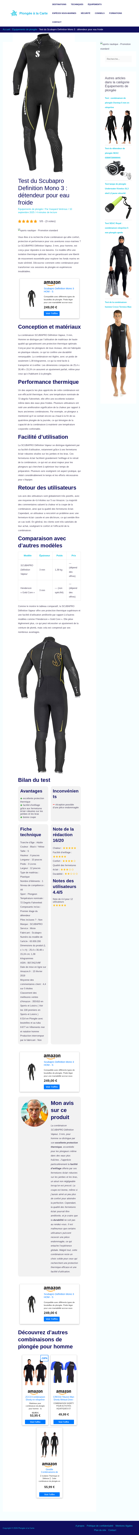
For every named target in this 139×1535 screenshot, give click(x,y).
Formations (115, 13)
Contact (56, 22)
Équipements (95, 4)
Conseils (100, 13)
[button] (38, 230)
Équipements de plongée (30, 209)
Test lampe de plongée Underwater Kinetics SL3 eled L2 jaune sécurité (117, 188)
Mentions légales (124, 1526)
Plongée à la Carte (33, 13)
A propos (79, 1526)
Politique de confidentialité (100, 1526)
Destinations (59, 4)
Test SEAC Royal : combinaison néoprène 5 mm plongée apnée (116, 228)
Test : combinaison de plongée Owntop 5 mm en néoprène (117, 102)
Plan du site (100, 1530)
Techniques (77, 4)
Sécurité (85, 13)
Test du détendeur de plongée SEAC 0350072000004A (115, 153)
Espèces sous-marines (64, 13)
